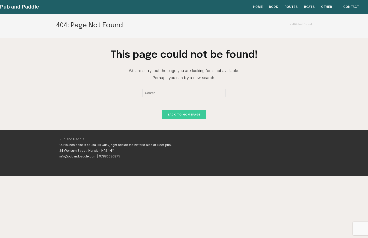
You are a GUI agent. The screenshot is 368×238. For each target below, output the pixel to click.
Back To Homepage (184, 114)
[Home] (287, 24)
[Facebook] (62, 166)
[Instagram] (67, 166)
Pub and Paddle (19, 7)
